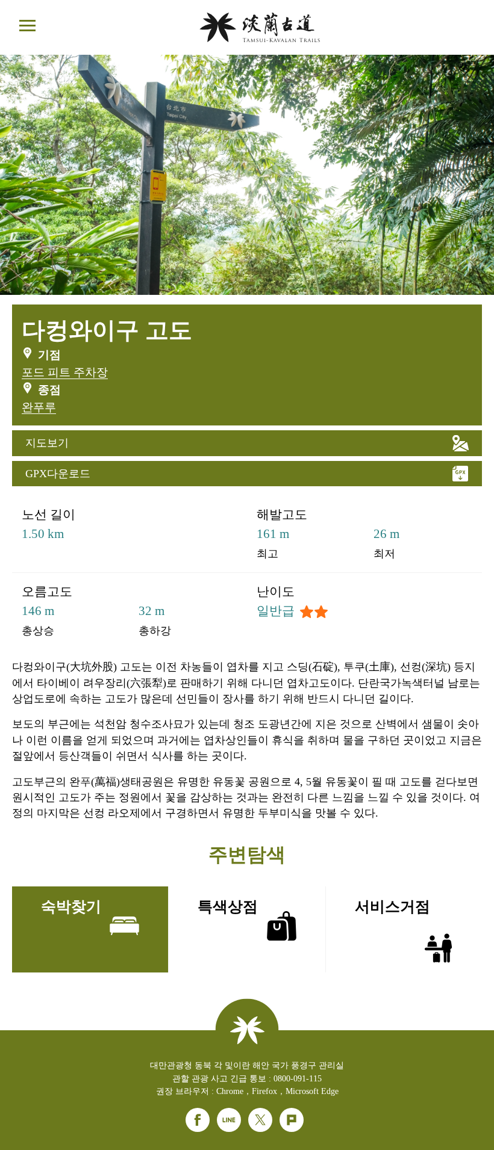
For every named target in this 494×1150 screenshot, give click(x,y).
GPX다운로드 (57, 474)
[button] (247, 283)
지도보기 (47, 443)
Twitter (260, 1120)
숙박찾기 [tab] (71, 906)
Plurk (292, 1120)
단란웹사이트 (259, 27)
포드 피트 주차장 (65, 372)
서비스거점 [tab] (392, 906)
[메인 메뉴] (27, 27)
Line (229, 1120)
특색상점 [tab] (228, 906)
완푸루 (39, 407)
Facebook (198, 1120)
